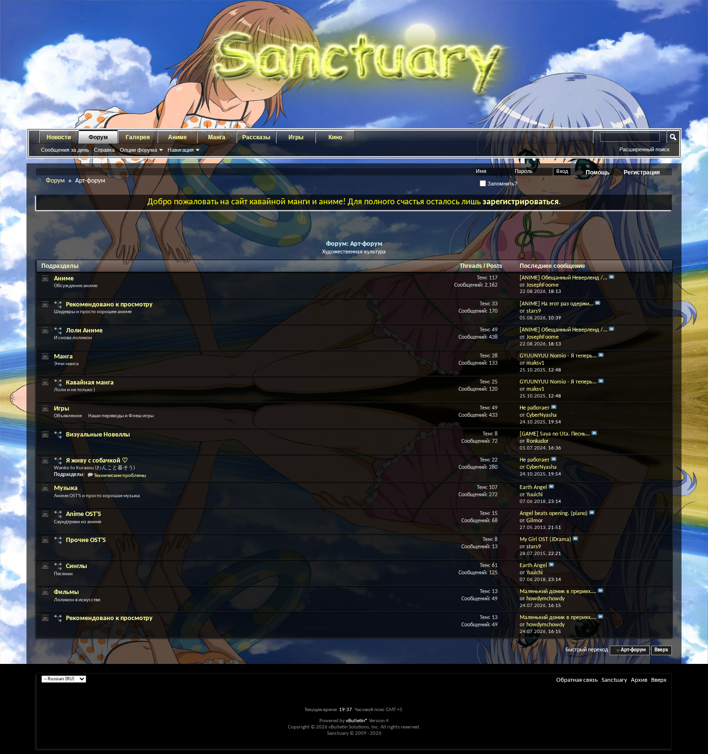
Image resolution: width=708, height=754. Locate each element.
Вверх (661, 650)
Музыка (66, 488)
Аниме (177, 137)
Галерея (138, 137)
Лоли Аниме (84, 330)
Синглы (76, 566)
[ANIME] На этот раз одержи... (556, 304)
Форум (98, 137)
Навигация (181, 150)
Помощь (597, 172)
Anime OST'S (83, 514)
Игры (295, 137)
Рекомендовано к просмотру (109, 304)
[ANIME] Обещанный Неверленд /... (563, 278)
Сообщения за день (65, 150)
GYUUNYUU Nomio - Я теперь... (558, 356)
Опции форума (138, 150)
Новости (59, 137)
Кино (335, 137)
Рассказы (256, 137)
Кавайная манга (90, 382)
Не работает (535, 408)
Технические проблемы (120, 475)
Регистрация (642, 172)
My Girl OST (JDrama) (545, 539)
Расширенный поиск (644, 149)
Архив (639, 680)
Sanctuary (614, 680)
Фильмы (66, 592)
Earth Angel (533, 487)
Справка (104, 150)
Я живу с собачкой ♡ (97, 460)
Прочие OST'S (86, 540)
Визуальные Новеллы (98, 434)
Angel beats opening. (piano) (554, 513)
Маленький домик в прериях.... (558, 592)
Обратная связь (577, 680)
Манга (216, 137)
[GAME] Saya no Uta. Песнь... (555, 434)
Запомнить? (501, 183)
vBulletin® (357, 721)
